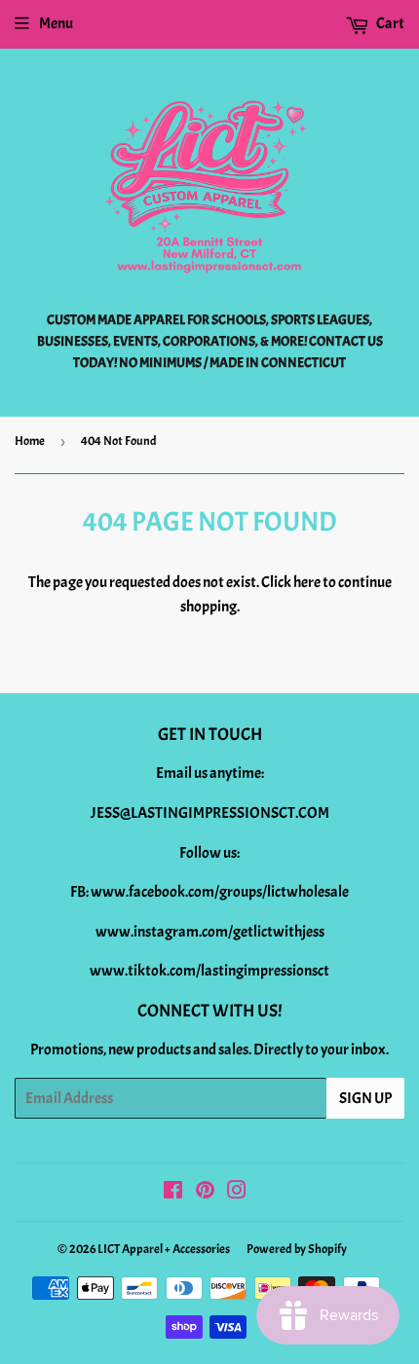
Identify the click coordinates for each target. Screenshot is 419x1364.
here (307, 582)
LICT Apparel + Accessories (163, 1249)
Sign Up (365, 1098)
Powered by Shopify (297, 1249)
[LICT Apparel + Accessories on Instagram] (237, 1192)
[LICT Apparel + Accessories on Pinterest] (205, 1192)
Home (30, 441)
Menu (56, 23)
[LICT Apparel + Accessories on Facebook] (173, 1192)
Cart (389, 23)
